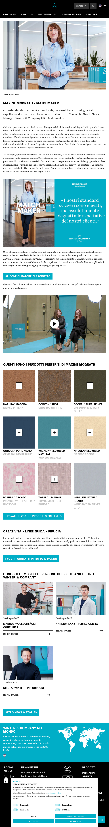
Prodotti (89, 767)
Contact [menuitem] (91, 14)
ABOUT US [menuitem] (27, 14)
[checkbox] (15, 805)
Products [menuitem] (9, 14)
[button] (17, 781)
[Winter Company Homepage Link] (54, 5)
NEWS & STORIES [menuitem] (71, 14)
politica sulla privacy (55, 793)
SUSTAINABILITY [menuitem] (47, 14)
